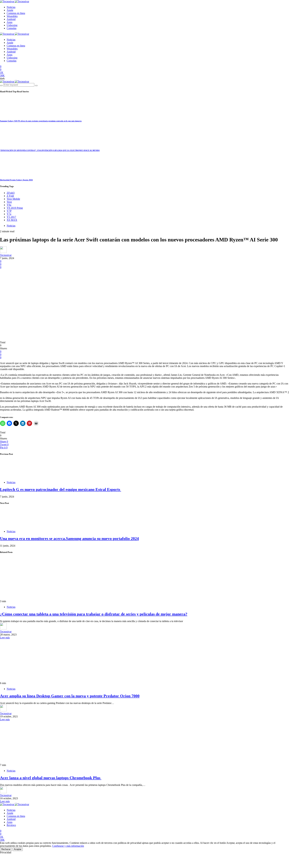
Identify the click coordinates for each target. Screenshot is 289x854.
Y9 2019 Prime (15, 207)
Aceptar (17, 849)
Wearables (12, 16)
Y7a (9, 213)
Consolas (11, 28)
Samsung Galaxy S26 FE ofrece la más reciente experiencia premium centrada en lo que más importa (41, 121)
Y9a (9, 204)
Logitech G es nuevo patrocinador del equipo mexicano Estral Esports (60, 489)
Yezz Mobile (13, 198)
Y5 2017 (11, 217)
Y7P (9, 210)
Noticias (11, 7)
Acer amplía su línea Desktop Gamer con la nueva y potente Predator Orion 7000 (69, 696)
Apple (10, 10)
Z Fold (10, 195)
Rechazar (6, 849)
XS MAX (12, 220)
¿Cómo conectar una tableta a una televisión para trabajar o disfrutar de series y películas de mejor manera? (93, 614)
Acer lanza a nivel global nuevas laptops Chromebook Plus (50, 778)
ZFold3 (11, 192)
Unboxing (12, 25)
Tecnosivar (6, 255)
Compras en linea (16, 13)
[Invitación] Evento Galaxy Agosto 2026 (16, 180)
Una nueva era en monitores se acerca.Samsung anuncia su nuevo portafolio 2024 (69, 538)
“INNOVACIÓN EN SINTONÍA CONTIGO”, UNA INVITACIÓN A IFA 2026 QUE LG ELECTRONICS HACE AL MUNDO (50, 150)
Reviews (11, 825)
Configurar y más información (68, 845)
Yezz (9, 201)
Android (11, 19)
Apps (9, 22)
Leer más (5, 637)
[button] (2, 78)
